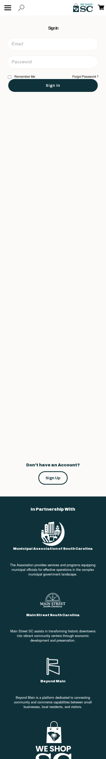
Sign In (53, 85)
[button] (21, 8)
